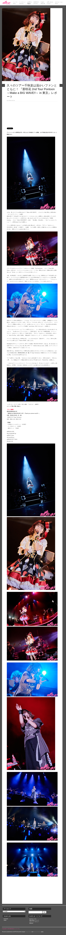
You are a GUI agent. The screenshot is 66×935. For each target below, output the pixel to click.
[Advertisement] (32, 113)
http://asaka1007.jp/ (11, 433)
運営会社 (31, 923)
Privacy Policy (28, 931)
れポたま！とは (32, 918)
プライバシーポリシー (34, 921)
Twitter (5, 920)
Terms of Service (37, 931)
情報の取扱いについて (34, 920)
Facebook (6, 918)
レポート (6, 79)
